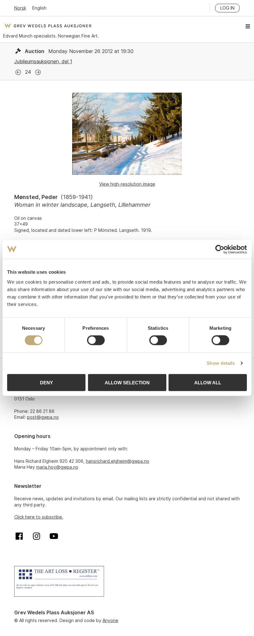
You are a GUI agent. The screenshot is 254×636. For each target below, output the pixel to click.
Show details (221, 363)
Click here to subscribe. (38, 516)
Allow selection (127, 382)
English (39, 8)
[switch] (96, 340)
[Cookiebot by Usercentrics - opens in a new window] (220, 249)
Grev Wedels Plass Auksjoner (48, 25)
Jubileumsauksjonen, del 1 (43, 61)
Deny (46, 382)
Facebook (19, 536)
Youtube (54, 536)
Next (38, 72)
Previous (18, 72)
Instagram (37, 536)
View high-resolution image (127, 184)
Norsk (20, 8)
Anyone (110, 620)
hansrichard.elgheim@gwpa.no (117, 461)
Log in (227, 8)
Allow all (207, 382)
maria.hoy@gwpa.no (57, 467)
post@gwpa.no (43, 417)
